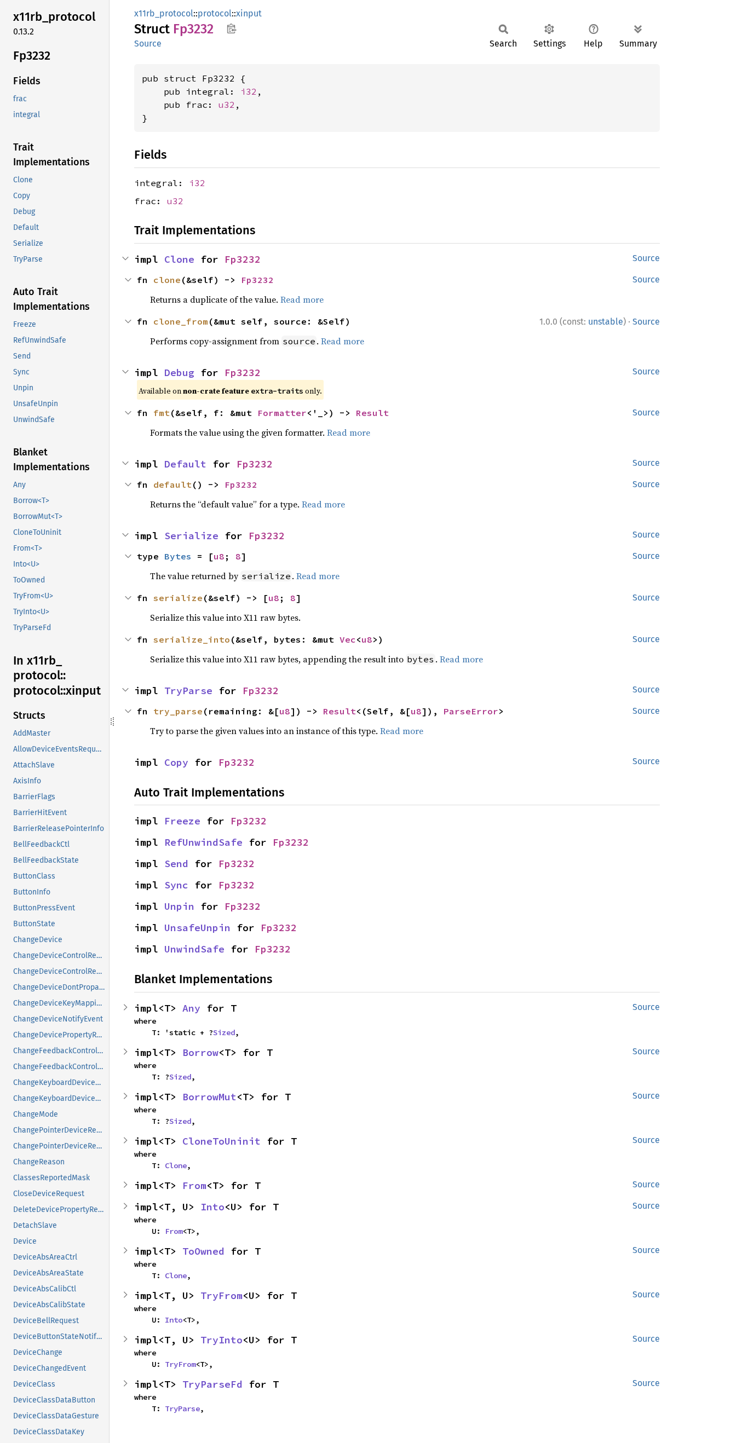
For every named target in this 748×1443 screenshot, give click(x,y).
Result (372, 412)
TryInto (221, 1340)
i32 (248, 91)
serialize (178, 597)
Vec (348, 639)
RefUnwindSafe (203, 842)
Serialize (191, 535)
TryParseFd (212, 1384)
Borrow (200, 1052)
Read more (302, 299)
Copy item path (231, 28)
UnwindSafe (194, 949)
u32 (226, 104)
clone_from (180, 321)
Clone (179, 259)
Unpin (179, 906)
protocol (215, 13)
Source (148, 43)
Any (191, 1008)
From (194, 1185)
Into (212, 1206)
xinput (249, 13)
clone (167, 279)
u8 (219, 556)
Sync (176, 885)
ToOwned (203, 1251)
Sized (224, 1032)
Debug (179, 372)
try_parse (178, 711)
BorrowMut (209, 1096)
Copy (176, 762)
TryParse (188, 690)
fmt (161, 412)
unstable (605, 321)
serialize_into (191, 639)
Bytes (178, 556)
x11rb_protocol (163, 13)
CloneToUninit (221, 1141)
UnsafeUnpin (197, 927)
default (172, 484)
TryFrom (221, 1295)
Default (185, 464)
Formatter (282, 412)
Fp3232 (243, 259)
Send (176, 863)
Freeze (182, 821)
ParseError (471, 711)
